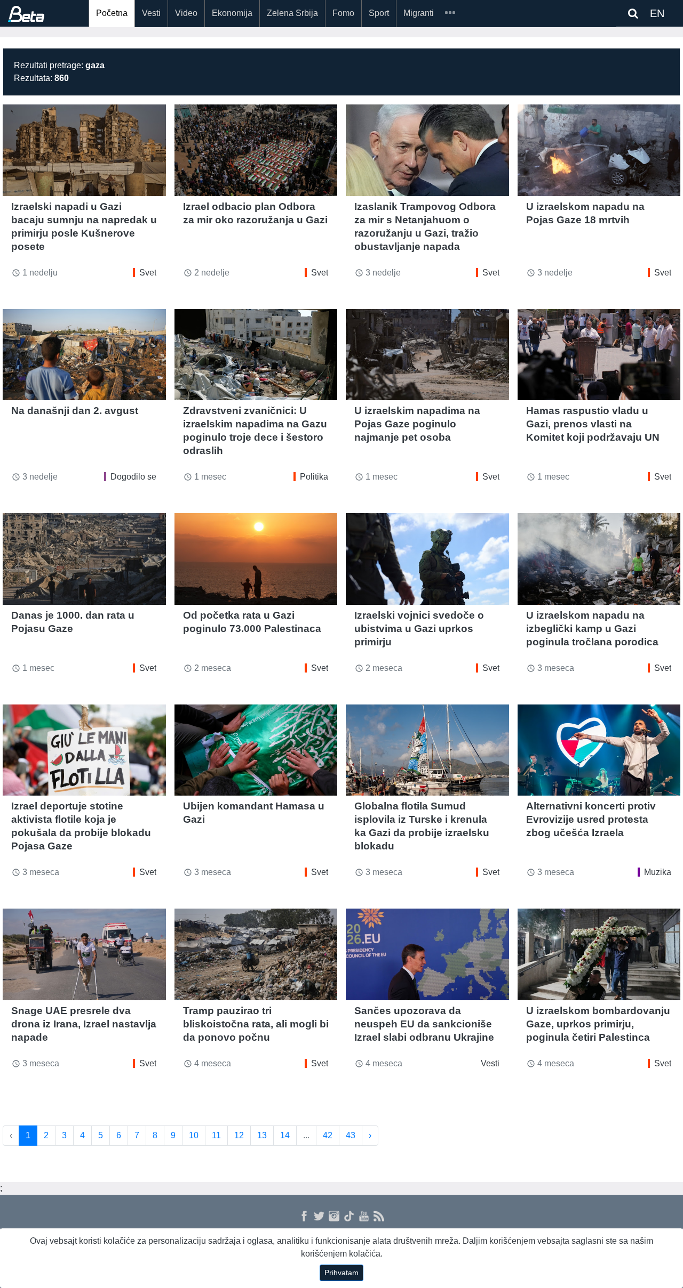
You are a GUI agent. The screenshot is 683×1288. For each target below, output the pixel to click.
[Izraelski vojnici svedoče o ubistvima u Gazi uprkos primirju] (427, 559)
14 (285, 1135)
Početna (112, 13)
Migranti (418, 13)
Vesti (151, 13)
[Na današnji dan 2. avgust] (84, 355)
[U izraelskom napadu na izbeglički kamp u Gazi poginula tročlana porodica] (599, 559)
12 (239, 1135)
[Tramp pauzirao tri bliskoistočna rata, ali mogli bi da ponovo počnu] (256, 954)
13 (262, 1135)
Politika (314, 476)
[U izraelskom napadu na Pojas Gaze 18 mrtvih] (599, 150)
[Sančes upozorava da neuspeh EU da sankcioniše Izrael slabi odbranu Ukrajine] (427, 954)
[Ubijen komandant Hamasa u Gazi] (256, 750)
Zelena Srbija (292, 13)
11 (216, 1135)
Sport (379, 13)
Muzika (657, 872)
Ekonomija (232, 13)
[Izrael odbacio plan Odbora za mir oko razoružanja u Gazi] (256, 150)
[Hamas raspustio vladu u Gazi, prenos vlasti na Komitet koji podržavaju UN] (599, 355)
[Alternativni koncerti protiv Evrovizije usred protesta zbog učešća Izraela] (599, 750)
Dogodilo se (133, 476)
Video (186, 13)
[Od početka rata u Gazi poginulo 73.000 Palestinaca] (256, 559)
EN (657, 13)
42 (327, 1135)
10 (193, 1135)
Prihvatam (341, 1272)
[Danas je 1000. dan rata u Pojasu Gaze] (84, 559)
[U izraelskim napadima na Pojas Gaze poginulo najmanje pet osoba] (427, 355)
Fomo (343, 13)
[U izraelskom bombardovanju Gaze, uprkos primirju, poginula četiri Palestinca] (599, 954)
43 (350, 1135)
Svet (147, 272)
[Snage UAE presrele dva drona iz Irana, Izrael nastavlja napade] (84, 954)
